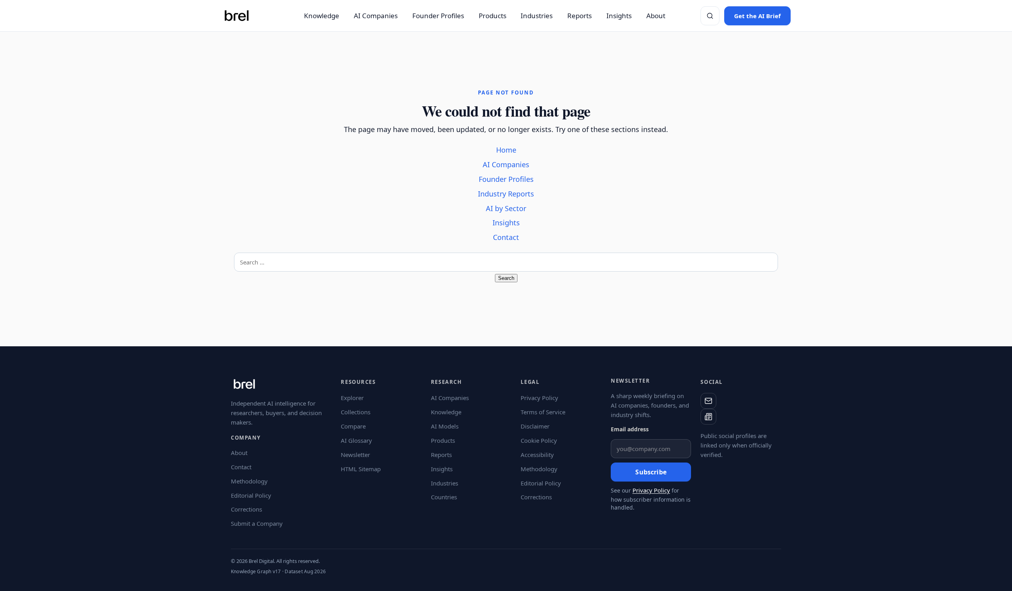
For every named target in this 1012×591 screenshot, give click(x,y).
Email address (630, 429)
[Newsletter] (708, 417)
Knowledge (321, 15)
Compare (353, 426)
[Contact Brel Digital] (708, 401)
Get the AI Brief (757, 16)
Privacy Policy (539, 398)
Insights (619, 15)
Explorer (352, 398)
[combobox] (506, 262)
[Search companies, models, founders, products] (709, 15)
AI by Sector (506, 208)
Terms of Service (543, 412)
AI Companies (376, 15)
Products (492, 15)
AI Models (445, 426)
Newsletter (355, 455)
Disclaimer (535, 426)
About (655, 15)
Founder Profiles (438, 15)
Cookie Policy (539, 440)
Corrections (246, 509)
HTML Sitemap (361, 469)
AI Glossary (356, 440)
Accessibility (537, 455)
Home (506, 150)
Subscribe (650, 472)
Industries (537, 15)
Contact (506, 237)
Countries (444, 497)
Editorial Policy (251, 495)
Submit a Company (257, 523)
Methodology (249, 481)
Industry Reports (506, 193)
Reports (579, 15)
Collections (355, 412)
